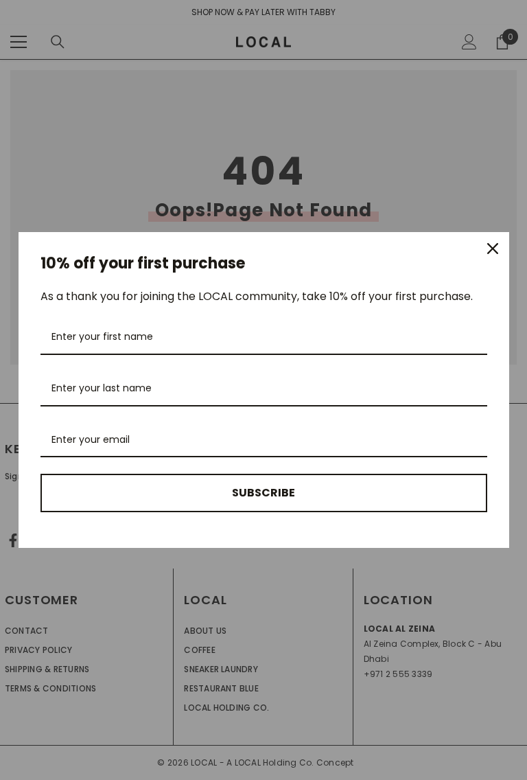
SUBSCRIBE (263, 493)
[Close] (492, 248)
